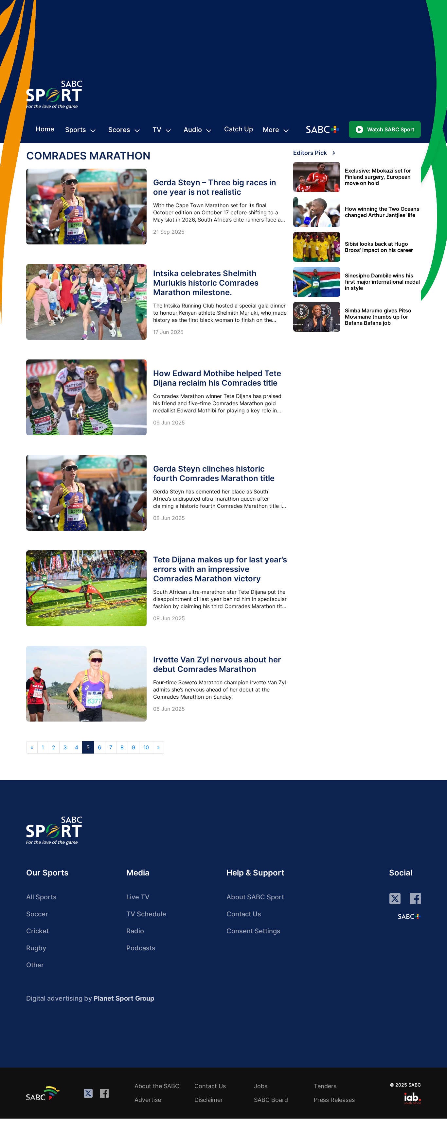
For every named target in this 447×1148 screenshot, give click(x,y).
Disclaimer (208, 1099)
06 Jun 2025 (169, 709)
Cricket (37, 931)
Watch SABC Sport (390, 129)
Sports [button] (75, 130)
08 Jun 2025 (169, 518)
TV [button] (156, 130)
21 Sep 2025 (169, 231)
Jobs (260, 1086)
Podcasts (140, 948)
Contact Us (243, 914)
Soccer (37, 914)
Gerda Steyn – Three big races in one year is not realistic (214, 187)
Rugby (36, 948)
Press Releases (334, 1099)
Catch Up (238, 129)
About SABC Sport (255, 897)
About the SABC (156, 1086)
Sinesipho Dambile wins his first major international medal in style (382, 282)
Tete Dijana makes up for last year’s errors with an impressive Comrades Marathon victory (220, 569)
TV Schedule (146, 914)
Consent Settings (253, 931)
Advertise (147, 1099)
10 (146, 747)
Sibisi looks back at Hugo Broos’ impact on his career (379, 247)
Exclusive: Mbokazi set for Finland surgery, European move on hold (378, 177)
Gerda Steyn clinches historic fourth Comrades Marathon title (214, 473)
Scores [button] (119, 130)
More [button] (271, 130)
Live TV (138, 897)
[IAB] (412, 1098)
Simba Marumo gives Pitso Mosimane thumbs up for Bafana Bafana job (378, 317)
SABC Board (271, 1099)
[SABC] (44, 1093)
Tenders (325, 1086)
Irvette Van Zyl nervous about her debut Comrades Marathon (217, 664)
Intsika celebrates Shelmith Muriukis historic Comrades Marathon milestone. (206, 283)
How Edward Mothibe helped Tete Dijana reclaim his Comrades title (217, 378)
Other (35, 965)
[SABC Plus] (409, 916)
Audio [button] (193, 130)
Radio (135, 931)
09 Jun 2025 (169, 422)
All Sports (41, 897)
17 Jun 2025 (168, 332)
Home (45, 129)
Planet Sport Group (124, 998)
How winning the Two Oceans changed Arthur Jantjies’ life (382, 212)
